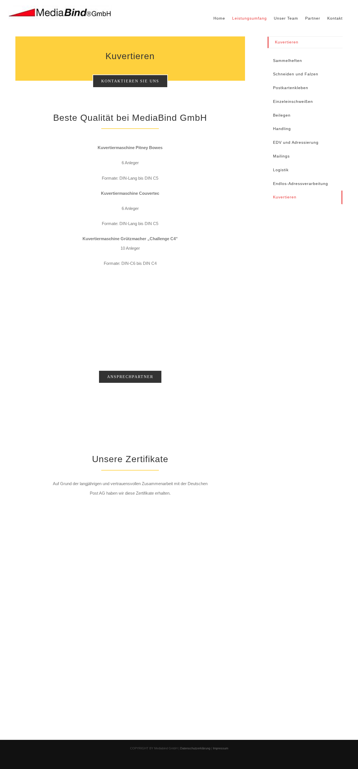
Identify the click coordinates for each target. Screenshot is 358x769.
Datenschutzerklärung (195, 748)
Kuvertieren (286, 42)
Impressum (220, 748)
